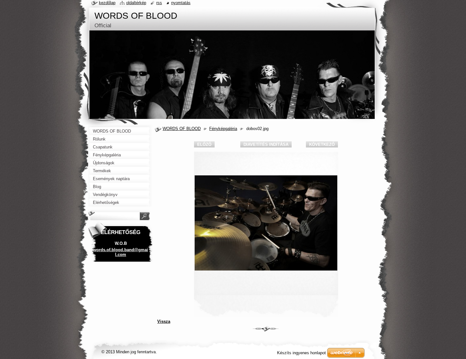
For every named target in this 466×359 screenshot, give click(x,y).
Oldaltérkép (136, 2)
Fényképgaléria (223, 128)
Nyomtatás (181, 2)
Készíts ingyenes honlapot (301, 352)
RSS (159, 2)
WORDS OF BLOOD (182, 128)
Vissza (163, 321)
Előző (204, 144)
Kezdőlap (107, 2)
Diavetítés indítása (265, 144)
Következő (322, 144)
